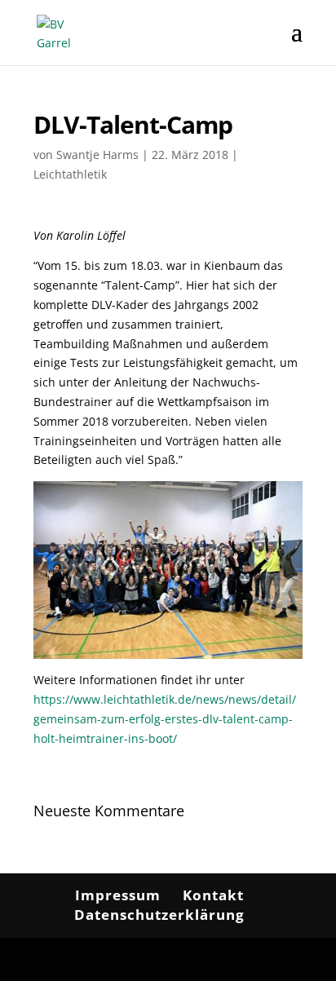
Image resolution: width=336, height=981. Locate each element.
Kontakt (213, 895)
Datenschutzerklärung (159, 914)
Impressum (118, 895)
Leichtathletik (70, 174)
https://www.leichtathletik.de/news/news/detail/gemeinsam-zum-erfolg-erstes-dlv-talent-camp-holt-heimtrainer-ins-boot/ (164, 719)
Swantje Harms (97, 154)
